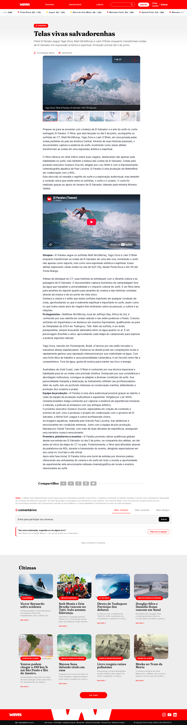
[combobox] (123, 4)
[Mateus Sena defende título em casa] (74, 661)
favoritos (49, 4)
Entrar (164, 4)
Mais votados (121, 510)
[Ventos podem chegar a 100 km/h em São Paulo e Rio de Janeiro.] (36, 661)
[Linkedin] (175, 714)
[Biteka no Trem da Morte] (151, 661)
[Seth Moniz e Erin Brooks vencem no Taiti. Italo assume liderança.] (74, 601)
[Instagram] (164, 714)
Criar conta (155, 4)
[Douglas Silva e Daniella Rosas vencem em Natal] (151, 601)
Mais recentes (142, 510)
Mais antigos (162, 510)
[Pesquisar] (132, 4)
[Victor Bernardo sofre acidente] (36, 601)
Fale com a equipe (158, 531)
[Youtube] (169, 714)
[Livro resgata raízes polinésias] (113, 661)
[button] (63, 483)
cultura (99, 4)
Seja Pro (143, 4)
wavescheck (75, 4)
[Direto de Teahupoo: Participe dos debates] (113, 601)
